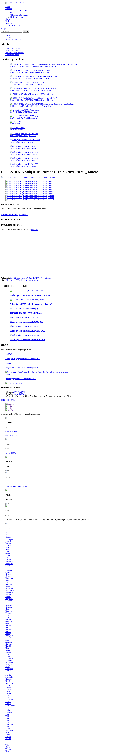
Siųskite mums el (7, 215)
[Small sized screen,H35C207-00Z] (24, 326)
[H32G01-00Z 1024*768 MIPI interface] (24, 309)
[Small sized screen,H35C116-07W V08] (26, 291)
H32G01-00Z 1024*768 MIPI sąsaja (23, 118)
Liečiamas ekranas (16, 17)
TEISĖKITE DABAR (9, 400)
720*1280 (34, 230)
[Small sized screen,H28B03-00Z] (24, 317)
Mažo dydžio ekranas (17, 13)
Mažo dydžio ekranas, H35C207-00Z (27, 331)
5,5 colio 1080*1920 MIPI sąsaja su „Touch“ (26, 84)
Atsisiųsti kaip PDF (20, 215)
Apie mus (8, 23)
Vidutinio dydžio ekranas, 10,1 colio (23, 136)
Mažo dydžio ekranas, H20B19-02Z (23, 166)
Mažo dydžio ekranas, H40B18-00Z (23, 148)
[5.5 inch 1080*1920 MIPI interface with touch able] (27, 300)
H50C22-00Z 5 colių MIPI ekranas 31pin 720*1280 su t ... (31, 90)
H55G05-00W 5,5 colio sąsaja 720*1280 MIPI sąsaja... (30, 78)
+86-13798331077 (12, 435)
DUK (7, 21)
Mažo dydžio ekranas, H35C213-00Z (23, 154)
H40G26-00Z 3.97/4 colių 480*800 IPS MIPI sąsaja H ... (31, 106)
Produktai (8, 9)
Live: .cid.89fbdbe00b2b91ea (16, 486)
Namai (7, 7)
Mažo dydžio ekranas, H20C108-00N (23, 160)
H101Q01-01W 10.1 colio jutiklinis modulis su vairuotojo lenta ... (33, 66)
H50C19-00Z (15, 124)
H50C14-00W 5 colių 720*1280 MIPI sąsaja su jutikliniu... (31, 100)
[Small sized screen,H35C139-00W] (25, 335)
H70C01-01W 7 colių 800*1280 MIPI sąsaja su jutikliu (30, 72)
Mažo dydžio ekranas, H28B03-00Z (27, 322)
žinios (7, 19)
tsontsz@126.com (20, 394)
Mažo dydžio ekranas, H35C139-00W (27, 339)
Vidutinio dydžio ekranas (19, 15)
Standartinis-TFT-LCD (18, 11)
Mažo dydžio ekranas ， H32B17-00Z (24, 142)
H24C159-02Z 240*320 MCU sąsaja (23, 112)
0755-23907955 (19, 392)
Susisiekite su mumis (12, 25)
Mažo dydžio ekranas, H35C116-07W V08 (30, 295)
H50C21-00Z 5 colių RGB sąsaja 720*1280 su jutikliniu (30, 278)
